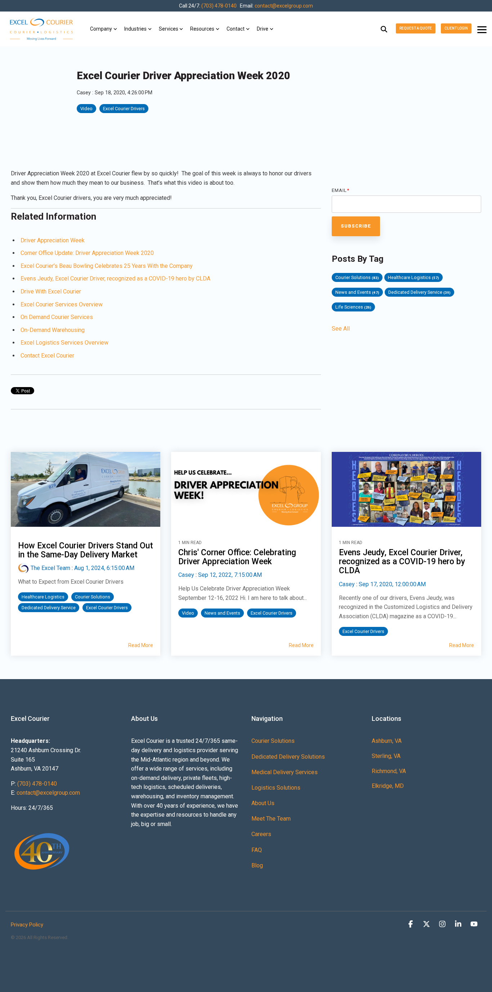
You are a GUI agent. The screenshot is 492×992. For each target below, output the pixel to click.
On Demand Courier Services (57, 317)
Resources (202, 29)
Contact (236, 29)
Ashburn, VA (387, 740)
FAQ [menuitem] (256, 850)
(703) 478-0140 (219, 6)
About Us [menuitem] (262, 803)
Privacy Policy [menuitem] (27, 924)
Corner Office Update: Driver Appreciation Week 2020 (87, 253)
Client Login (456, 28)
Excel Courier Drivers (124, 108)
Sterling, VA (386, 756)
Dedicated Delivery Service (419, 292)
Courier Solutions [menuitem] (273, 740)
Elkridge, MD (388, 785)
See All (341, 329)
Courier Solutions (357, 277)
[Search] (384, 29)
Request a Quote (415, 28)
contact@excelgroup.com (284, 6)
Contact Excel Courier (47, 355)
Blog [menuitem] (257, 865)
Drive (262, 29)
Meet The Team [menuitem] (271, 818)
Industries (135, 29)
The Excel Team (50, 568)
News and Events (357, 292)
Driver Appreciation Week (53, 240)
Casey (84, 93)
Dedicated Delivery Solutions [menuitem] (288, 756)
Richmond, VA (389, 771)
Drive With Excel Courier (51, 291)
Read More (140, 645)
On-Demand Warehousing (53, 330)
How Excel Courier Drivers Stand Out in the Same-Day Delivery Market (85, 550)
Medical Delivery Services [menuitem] (284, 772)
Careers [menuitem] (261, 834)
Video (86, 108)
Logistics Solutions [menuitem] (275, 787)
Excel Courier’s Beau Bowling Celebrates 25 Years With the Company (107, 265)
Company (101, 29)
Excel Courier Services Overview (62, 304)
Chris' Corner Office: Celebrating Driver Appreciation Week (237, 557)
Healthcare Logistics (413, 277)
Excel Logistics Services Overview (64, 342)
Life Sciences (353, 307)
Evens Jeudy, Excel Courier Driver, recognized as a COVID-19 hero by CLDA (115, 278)
